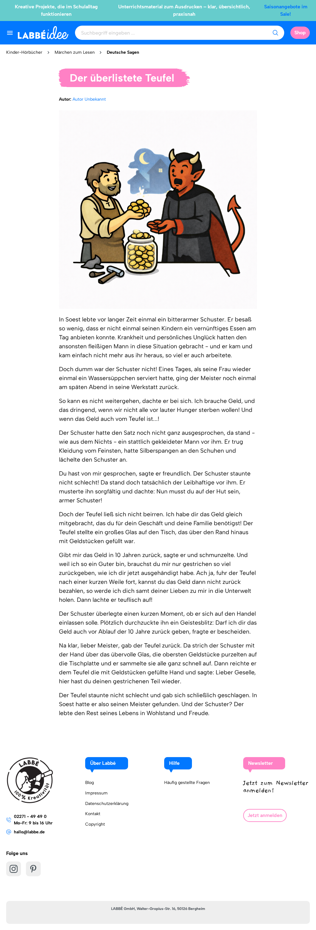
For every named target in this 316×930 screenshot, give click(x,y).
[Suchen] (275, 33)
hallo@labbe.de (29, 832)
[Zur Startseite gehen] (43, 32)
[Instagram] (13, 868)
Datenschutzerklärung (106, 803)
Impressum (96, 793)
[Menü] (9, 33)
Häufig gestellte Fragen (187, 782)
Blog (89, 782)
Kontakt (92, 813)
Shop (300, 33)
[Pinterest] (33, 868)
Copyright (95, 824)
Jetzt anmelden (264, 815)
